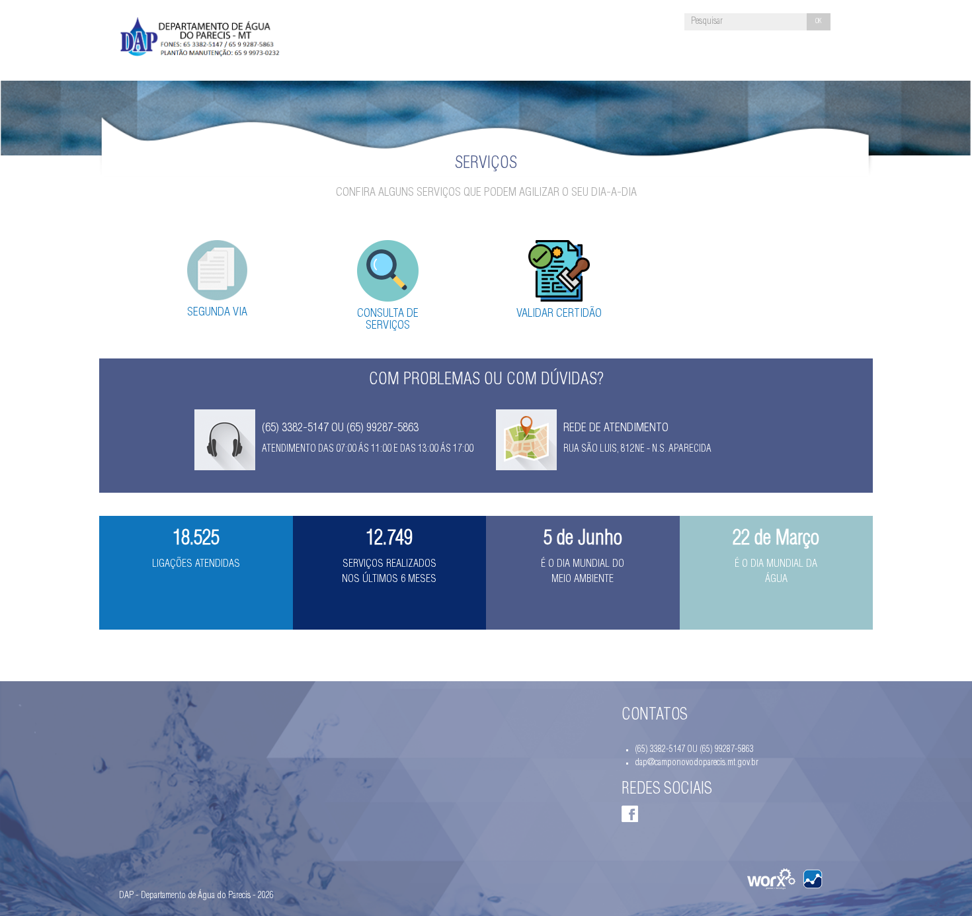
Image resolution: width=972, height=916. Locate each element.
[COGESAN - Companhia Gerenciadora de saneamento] (812, 879)
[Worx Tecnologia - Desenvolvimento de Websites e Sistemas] (771, 879)
